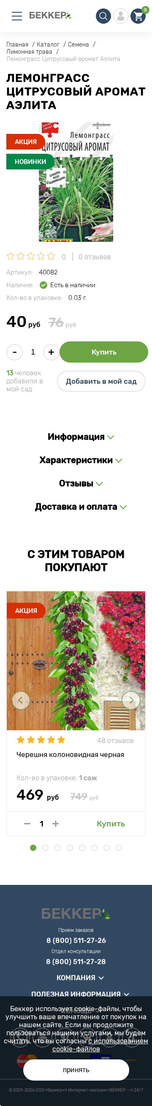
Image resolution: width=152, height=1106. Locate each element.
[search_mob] (103, 16)
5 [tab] (82, 848)
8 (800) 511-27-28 (76, 962)
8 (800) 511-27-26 (76, 940)
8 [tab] (119, 848)
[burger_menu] (16, 16)
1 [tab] (33, 848)
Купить (104, 352)
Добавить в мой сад (101, 381)
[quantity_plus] (55, 823)
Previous (20, 700)
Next (131, 700)
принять (76, 1070)
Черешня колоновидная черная (70, 754)
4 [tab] (70, 848)
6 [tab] (94, 848)
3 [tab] (57, 848)
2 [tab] (45, 848)
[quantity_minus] (27, 823)
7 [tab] (106, 848)
